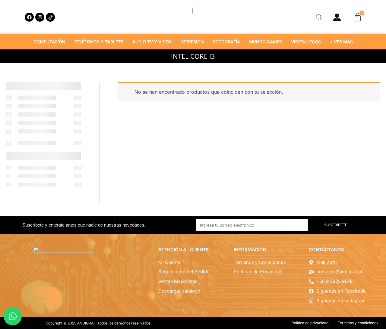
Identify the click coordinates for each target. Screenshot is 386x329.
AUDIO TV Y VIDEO (151, 41)
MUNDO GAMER (265, 41)
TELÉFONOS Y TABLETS (98, 41)
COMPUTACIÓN (49, 41)
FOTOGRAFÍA (226, 41)
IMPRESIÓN (192, 41)
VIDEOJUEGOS (306, 41)
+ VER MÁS (341, 41)
